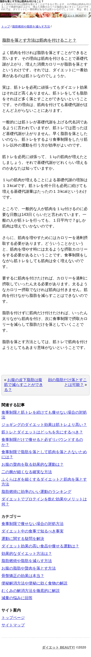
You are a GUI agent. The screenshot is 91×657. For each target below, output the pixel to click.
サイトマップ (13, 625)
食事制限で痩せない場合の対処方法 (32, 524)
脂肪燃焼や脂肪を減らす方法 (31, 26)
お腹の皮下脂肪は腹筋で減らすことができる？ (23, 385)
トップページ (13, 618)
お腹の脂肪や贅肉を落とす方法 (28, 568)
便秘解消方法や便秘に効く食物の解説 (34, 583)
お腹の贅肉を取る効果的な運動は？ (32, 464)
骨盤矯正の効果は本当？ (22, 576)
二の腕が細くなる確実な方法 (26, 472)
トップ (5, 26)
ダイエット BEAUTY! (74, 15)
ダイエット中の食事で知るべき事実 (32, 531)
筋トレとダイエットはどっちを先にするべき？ (42, 432)
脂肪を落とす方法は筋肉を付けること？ (39, 40)
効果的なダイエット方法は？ (26, 553)
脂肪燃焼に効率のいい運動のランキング (36, 492)
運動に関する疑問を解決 (22, 539)
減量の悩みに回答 (17, 598)
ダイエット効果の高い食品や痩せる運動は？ (40, 546)
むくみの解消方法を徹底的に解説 (30, 591)
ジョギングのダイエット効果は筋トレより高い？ (44, 425)
